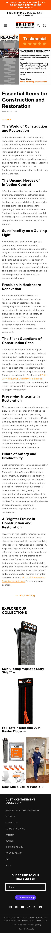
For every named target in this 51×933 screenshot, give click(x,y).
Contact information (27, 929)
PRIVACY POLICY (13, 853)
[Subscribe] (42, 887)
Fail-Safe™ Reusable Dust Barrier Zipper (21, 729)
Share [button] (8, 119)
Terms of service (19, 925)
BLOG (8, 865)
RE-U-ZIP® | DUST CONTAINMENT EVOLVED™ (29, 917)
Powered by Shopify (12, 921)
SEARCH (9, 841)
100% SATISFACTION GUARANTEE (22, 810)
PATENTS (10, 835)
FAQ (7, 859)
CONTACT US (12, 822)
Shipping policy (34, 925)
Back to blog (27, 595)
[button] (5, 25)
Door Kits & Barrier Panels (21, 786)
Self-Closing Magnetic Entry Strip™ (23, 670)
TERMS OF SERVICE (15, 829)
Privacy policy (41, 921)
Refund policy (27, 921)
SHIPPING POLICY (14, 847)
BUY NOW (10, 816)
